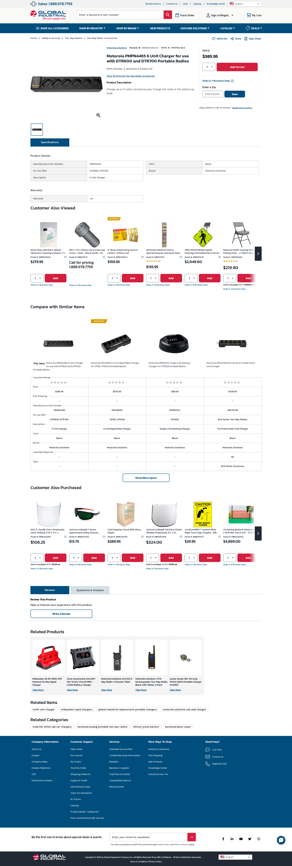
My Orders (75, 761)
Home (33, 38)
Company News (39, 761)
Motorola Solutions (117, 48)
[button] (244, 3)
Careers (35, 755)
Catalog (197, 3)
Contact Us (171, 3)
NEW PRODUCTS (160, 28)
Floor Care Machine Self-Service (87, 818)
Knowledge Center (216, 3)
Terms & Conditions (139, 861)
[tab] (49, 142)
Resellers (113, 761)
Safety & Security (51, 38)
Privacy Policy (163, 844)
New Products (155, 761)
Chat (185, 3)
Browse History (153, 3)
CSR (34, 774)
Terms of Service (181, 844)
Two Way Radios (73, 38)
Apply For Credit (78, 780)
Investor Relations (41, 768)
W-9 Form (75, 799)
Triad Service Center (119, 774)
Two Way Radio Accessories (102, 38)
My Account (76, 755)
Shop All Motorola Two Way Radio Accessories (131, 76)
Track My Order (78, 768)
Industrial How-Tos (158, 774)
